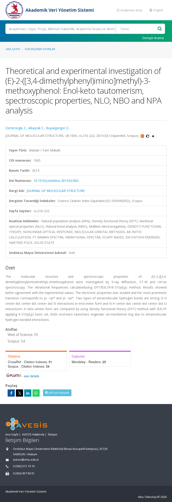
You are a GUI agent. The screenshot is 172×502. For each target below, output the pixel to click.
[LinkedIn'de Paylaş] (27, 393)
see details (31, 376)
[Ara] (160, 29)
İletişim (52, 434)
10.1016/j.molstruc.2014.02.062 (56, 180)
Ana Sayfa (13, 49)
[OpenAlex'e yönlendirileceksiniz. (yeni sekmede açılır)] (153, 135)
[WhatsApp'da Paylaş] (36, 393)
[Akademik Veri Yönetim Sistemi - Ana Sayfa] (14, 10)
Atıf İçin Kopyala (58, 393)
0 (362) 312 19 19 (23, 466)
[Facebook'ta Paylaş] (11, 393)
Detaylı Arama (153, 38)
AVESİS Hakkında (33, 434)
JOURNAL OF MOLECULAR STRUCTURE (56, 191)
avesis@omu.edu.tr (26, 460)
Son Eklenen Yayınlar (40, 49)
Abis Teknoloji (147, 497)
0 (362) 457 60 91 (23, 473)
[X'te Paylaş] (19, 393)
